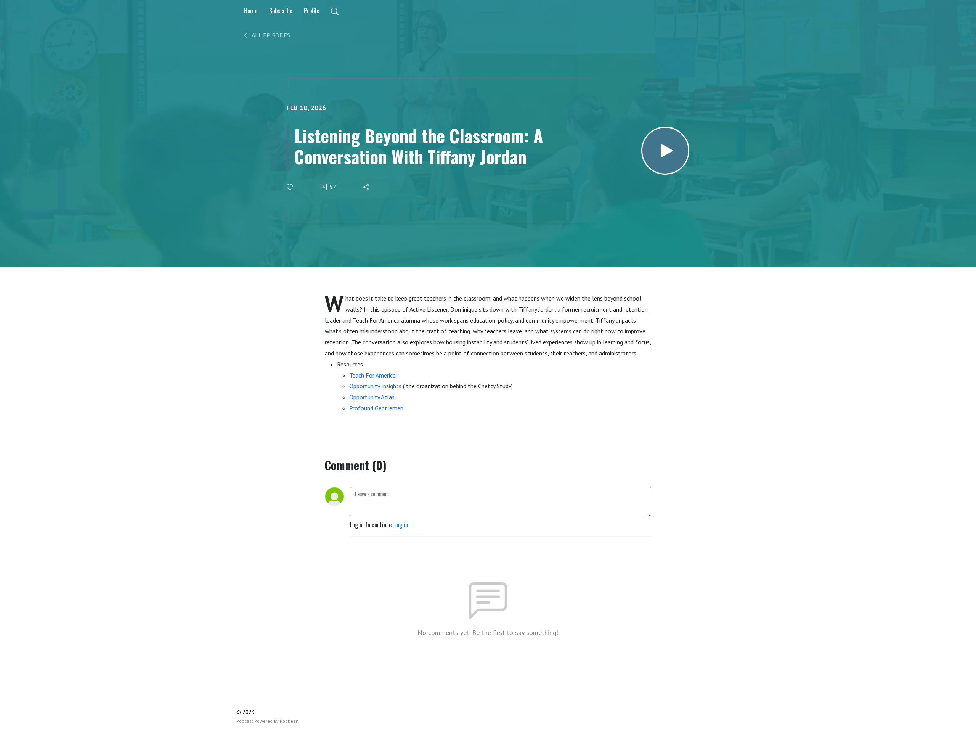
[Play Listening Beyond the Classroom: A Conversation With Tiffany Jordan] (665, 151)
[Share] (366, 187)
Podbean (289, 721)
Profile (311, 10)
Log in (401, 524)
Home (250, 10)
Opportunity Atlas (372, 397)
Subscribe (280, 10)
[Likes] (290, 187)
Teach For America (372, 375)
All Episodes (270, 35)
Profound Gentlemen (376, 408)
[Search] (335, 10)
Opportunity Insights (375, 386)
